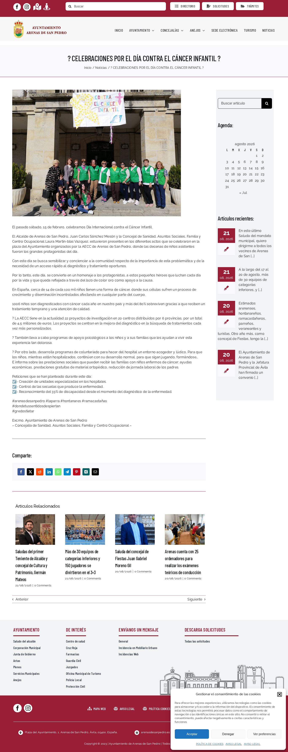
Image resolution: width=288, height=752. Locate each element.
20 (245, 174)
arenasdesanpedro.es (155, 732)
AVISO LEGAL (234, 744)
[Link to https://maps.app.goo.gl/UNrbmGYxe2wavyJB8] (37, 6)
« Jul (243, 193)
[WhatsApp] (58, 471)
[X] (30, 471)
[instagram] (27, 7)
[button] (279, 694)
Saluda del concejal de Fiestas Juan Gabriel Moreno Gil (135, 529)
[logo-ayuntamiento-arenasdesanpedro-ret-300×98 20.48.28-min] (40, 21)
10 (227, 168)
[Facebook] (21, 471)
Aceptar (192, 734)
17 (227, 174)
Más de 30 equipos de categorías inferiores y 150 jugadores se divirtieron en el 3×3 (85, 529)
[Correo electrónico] (95, 471)
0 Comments (42, 585)
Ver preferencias (264, 734)
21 (250, 174)
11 (232, 168)
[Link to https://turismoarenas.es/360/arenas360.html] (46, 6)
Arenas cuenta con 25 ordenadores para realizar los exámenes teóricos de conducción (185, 529)
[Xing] (86, 471)
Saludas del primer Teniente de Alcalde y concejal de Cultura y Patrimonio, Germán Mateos (35, 529)
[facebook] (17, 7)
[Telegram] (67, 471)
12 (239, 168)
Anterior (22, 599)
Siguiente (194, 599)
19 (239, 174)
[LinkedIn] (49, 471)
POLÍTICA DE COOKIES (209, 744)
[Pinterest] (76, 471)
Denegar (228, 734)
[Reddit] (39, 471)
